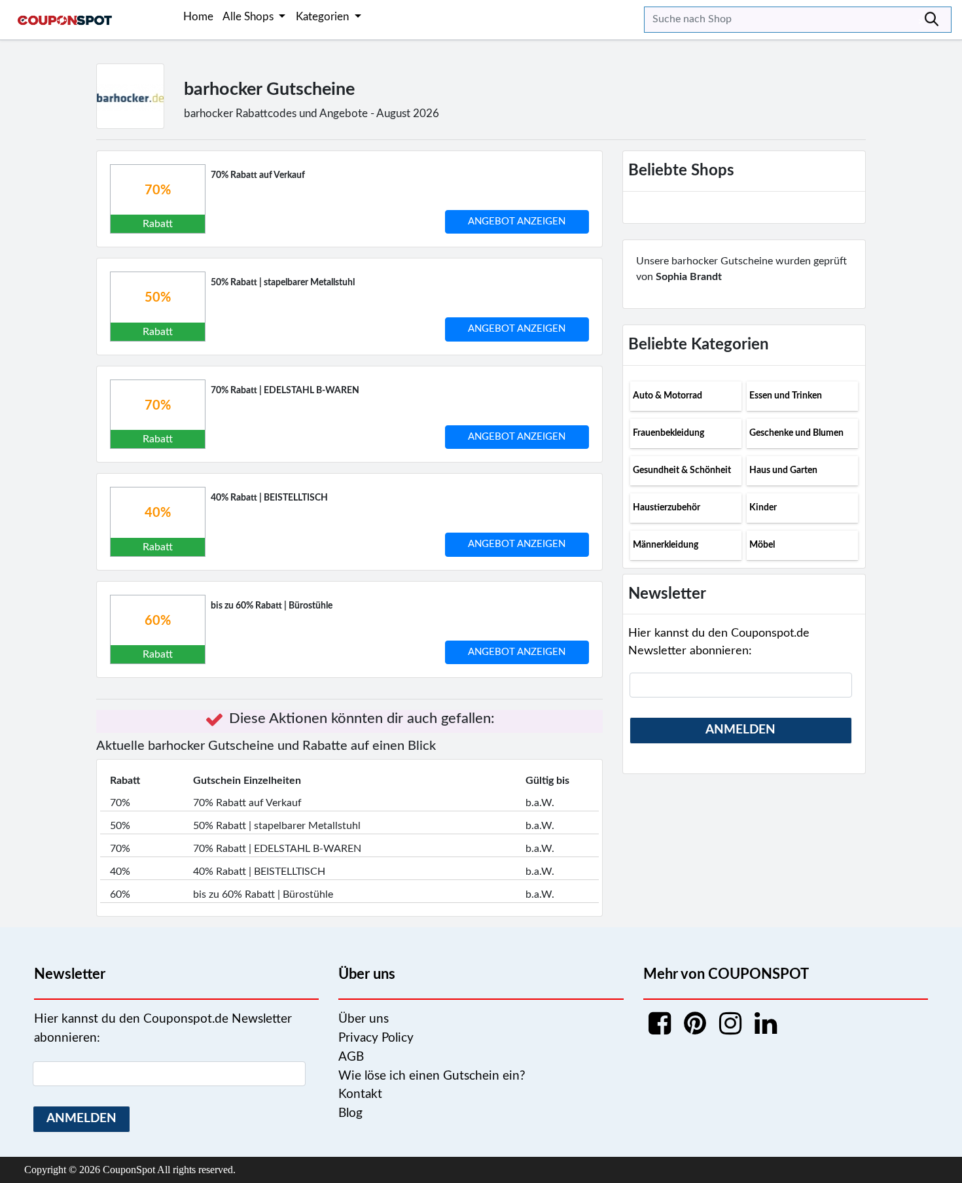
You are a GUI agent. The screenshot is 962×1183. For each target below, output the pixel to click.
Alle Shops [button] (249, 16)
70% (158, 190)
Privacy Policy (376, 1038)
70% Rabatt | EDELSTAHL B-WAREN (285, 390)
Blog (350, 1113)
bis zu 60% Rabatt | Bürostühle (271, 605)
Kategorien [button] (323, 16)
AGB (351, 1057)
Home (198, 16)
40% (158, 513)
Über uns (363, 1019)
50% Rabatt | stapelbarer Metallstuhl (283, 282)
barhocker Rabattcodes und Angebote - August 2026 (311, 113)
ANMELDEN (740, 730)
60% (158, 620)
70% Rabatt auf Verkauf (258, 175)
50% (158, 297)
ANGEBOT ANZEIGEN (516, 221)
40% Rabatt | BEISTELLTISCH (269, 498)
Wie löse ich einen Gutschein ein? (432, 1076)
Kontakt (360, 1094)
